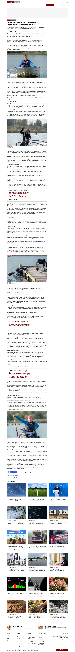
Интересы (19, 641)
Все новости (9, 633)
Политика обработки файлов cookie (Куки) (41, 644)
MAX (34, 472)
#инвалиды (9, 475)
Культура (19, 633)
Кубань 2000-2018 (31, 641)
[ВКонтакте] (10, 478)
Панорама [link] (9, 520)
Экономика (9, 638)
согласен (62, 649)
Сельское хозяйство (20, 640)
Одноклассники (65, 2)
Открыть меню (7, 5)
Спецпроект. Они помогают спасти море (42, 635)
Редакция (40, 637)
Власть (8, 636)
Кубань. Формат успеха (32, 643)
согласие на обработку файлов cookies (30, 650)
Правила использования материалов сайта (42, 641)
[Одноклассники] (12, 478)
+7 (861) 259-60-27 (64, 637)
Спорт (8, 641)
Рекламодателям (41, 639)
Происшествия (9, 640)
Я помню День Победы (42, 633)
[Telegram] (14, 478)
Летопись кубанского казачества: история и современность (31, 637)
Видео (18, 636)
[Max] (16, 478)
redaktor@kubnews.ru (63, 639)
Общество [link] (9, 497)
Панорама (29, 633)
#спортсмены (15, 475)
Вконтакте (63, 2)
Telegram (67, 2)
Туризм (18, 638)
